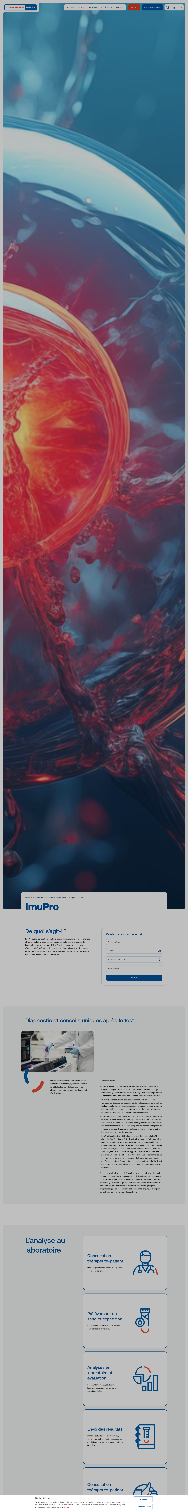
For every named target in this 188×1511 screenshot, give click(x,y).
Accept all (143, 1499)
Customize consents (143, 1506)
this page (65, 1507)
